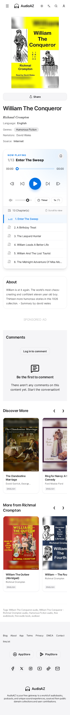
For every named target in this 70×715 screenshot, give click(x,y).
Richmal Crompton (16, 117)
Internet (19, 141)
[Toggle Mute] (11, 200)
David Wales (23, 135)
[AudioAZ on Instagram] (31, 669)
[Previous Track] (12, 183)
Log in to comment (34, 351)
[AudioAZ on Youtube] (40, 669)
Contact (60, 635)
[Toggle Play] (35, 184)
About (13, 635)
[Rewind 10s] (22, 183)
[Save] (61, 156)
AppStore (24, 654)
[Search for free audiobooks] (56, 6)
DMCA (49, 635)
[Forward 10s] (48, 183)
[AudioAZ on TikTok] (49, 669)
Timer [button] (44, 200)
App (21, 635)
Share (37, 96)
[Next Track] (58, 183)
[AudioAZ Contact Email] (57, 669)
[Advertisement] (35, 319)
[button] (7, 6)
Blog (5, 635)
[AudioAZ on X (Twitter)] (22, 669)
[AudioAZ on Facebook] (13, 669)
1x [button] (55, 200)
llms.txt (6, 641)
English (22, 123)
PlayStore (51, 654)
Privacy (39, 635)
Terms (30, 635)
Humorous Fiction (26, 129)
